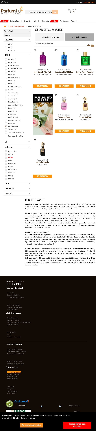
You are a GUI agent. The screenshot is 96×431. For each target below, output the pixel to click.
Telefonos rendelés (13, 305)
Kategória (8, 147)
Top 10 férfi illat (12, 379)
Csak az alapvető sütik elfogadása (77, 425)
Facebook (10, 387)
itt (26, 418)
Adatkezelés (11, 332)
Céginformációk (12, 318)
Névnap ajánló (12, 391)
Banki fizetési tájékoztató (15, 353)
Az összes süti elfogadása (31, 425)
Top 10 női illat (12, 376)
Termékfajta (9, 188)
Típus (7, 183)
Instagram (10, 389)
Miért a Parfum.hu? (13, 320)
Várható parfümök (13, 374)
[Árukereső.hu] (22, 402)
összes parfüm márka (15, 136)
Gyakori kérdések (13, 295)
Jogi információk (13, 324)
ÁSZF (9, 335)
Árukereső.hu (21, 405)
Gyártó (7, 55)
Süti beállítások (12, 309)
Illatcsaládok (11, 393)
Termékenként (92, 45)
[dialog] (48, 421)
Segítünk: (85, 2)
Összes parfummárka (14, 307)
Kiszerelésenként (88, 45)
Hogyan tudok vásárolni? (16, 297)
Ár (6, 142)
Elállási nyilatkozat (13, 337)
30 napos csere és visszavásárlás (19, 322)
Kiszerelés (8, 193)
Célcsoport (9, 39)
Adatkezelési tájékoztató (15, 364)
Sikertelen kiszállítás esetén (16, 351)
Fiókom (6, 2)
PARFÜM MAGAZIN (14, 372)
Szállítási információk (14, 349)
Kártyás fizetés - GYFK (15, 361)
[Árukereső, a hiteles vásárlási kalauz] (9, 406)
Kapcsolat (10, 293)
